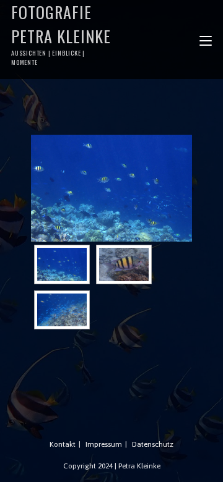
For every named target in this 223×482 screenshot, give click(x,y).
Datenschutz (152, 444)
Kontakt (63, 444)
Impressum (103, 444)
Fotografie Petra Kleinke (61, 33)
